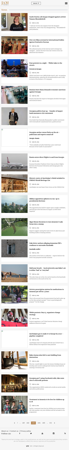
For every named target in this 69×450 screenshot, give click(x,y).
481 (23, 423)
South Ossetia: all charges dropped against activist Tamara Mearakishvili (47, 18)
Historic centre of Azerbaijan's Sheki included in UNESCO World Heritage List (47, 179)
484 (39, 423)
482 (28, 423)
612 (51, 423)
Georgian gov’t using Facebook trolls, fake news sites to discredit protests (46, 379)
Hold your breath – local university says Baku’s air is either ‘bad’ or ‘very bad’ (47, 269)
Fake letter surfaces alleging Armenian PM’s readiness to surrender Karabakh (45, 244)
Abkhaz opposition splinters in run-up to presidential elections (44, 200)
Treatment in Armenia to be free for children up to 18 (46, 401)
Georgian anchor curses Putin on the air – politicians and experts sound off (44, 133)
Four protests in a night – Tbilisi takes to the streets (45, 64)
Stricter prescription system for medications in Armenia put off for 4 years (46, 290)
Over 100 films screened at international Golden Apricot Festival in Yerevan (46, 41)
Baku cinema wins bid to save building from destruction (45, 356)
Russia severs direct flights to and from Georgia (46, 157)
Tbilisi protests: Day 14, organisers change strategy (44, 314)
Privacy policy (25, 431)
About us (4, 431)
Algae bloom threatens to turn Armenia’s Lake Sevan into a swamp (46, 223)
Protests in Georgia (35, 69)
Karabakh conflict (34, 249)
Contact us (14, 431)
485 (43, 423)
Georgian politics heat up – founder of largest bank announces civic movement (46, 112)
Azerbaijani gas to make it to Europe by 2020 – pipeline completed (46, 335)
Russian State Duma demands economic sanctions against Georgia (47, 91)
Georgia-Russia (34, 138)
